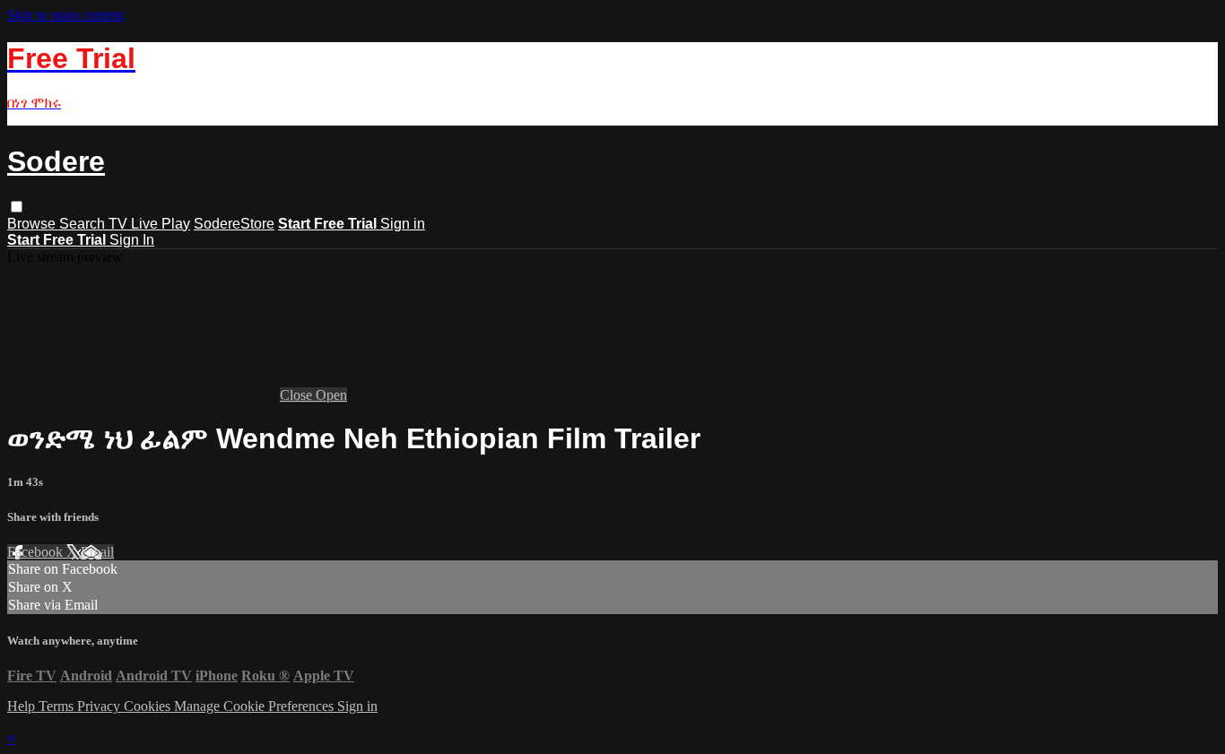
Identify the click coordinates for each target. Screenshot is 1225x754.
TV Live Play (149, 223)
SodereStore (234, 223)
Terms (58, 706)
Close (298, 395)
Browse (33, 223)
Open (331, 395)
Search (84, 223)
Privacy (100, 706)
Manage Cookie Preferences (255, 706)
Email (97, 551)
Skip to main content (65, 14)
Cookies (149, 706)
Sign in (402, 223)
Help (23, 706)
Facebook (36, 551)
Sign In (131, 239)
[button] (16, 206)
